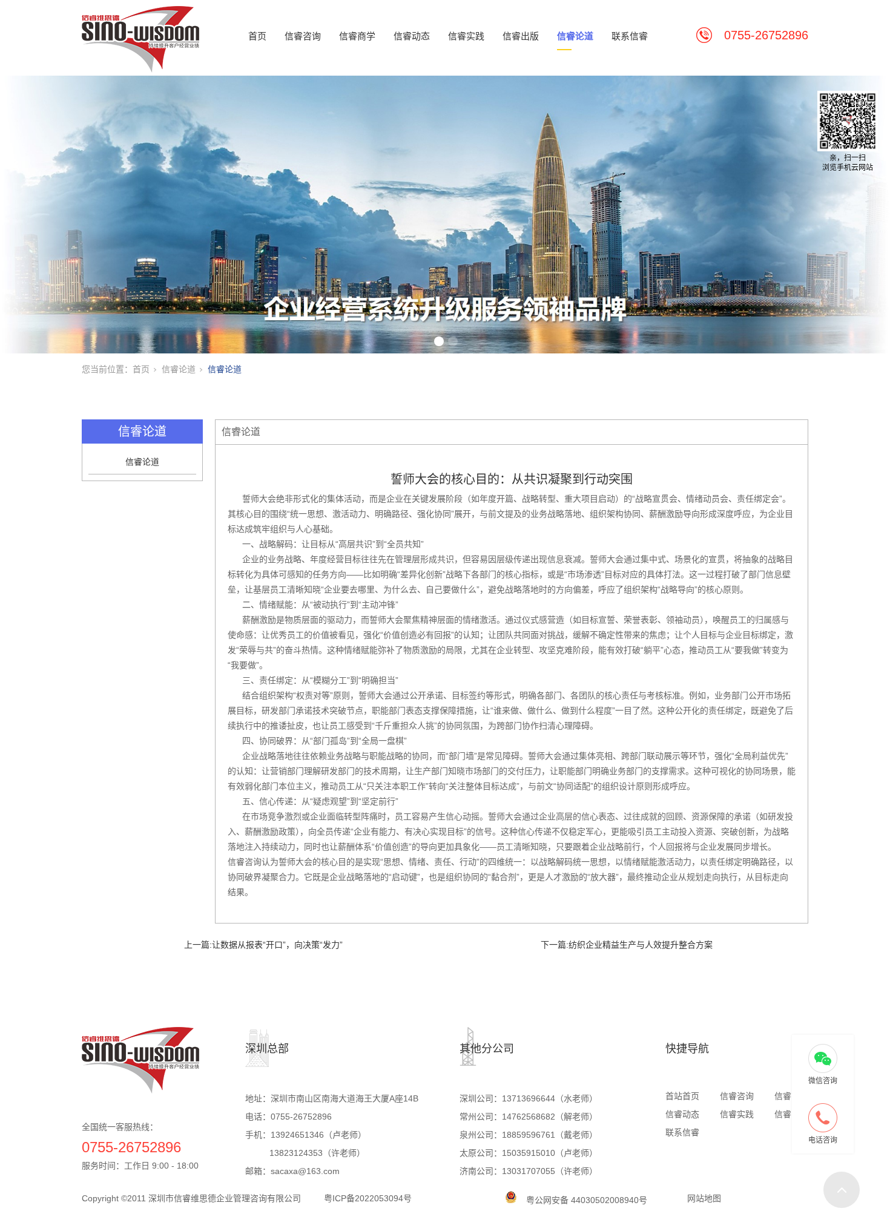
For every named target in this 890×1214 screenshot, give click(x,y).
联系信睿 (629, 36)
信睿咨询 (303, 36)
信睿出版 (521, 36)
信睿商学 (357, 36)
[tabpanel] (445, 214)
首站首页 (682, 1096)
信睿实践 (466, 36)
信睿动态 (412, 36)
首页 (257, 36)
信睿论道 (575, 36)
